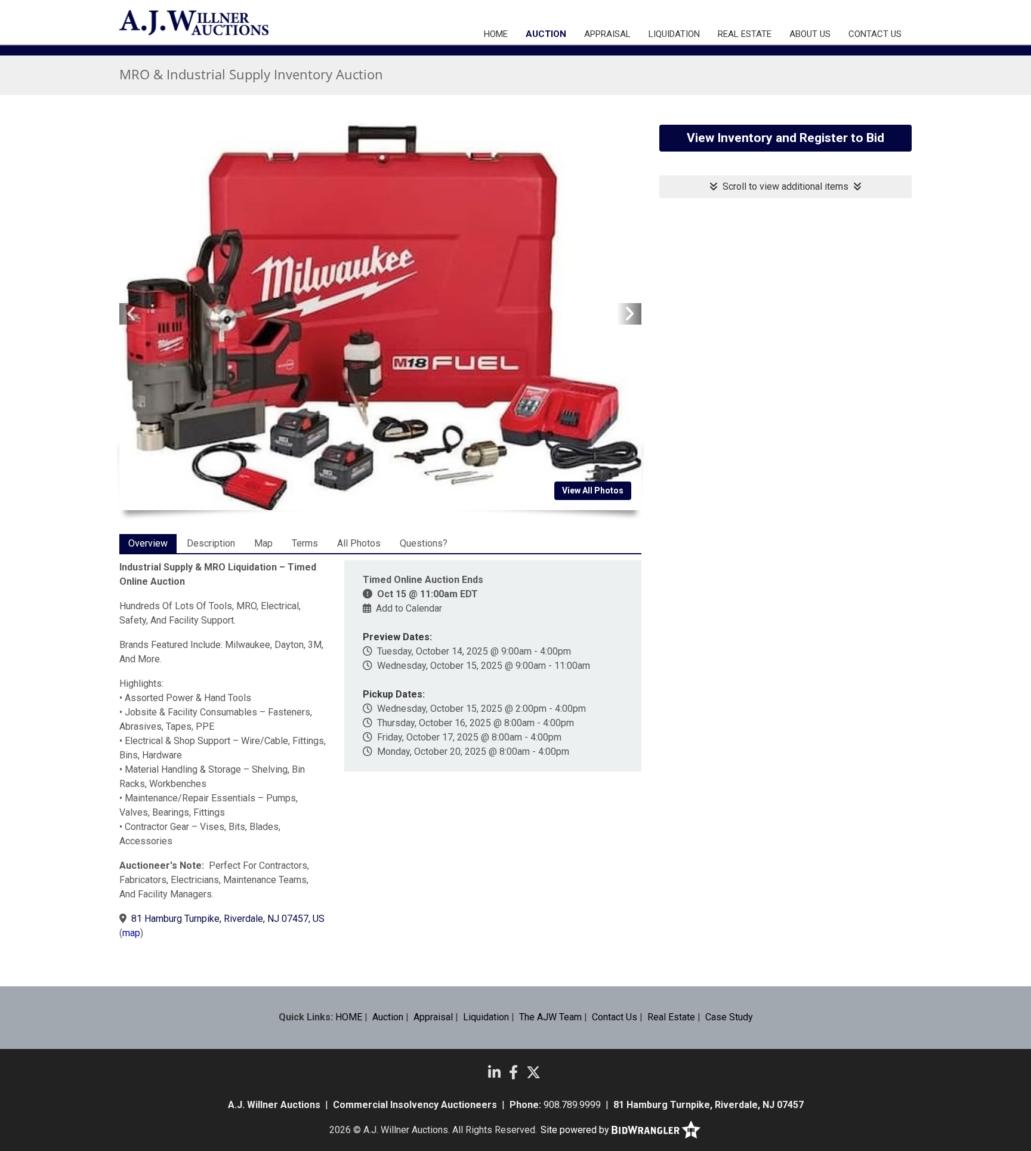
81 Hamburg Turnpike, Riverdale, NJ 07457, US (228, 918)
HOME (348, 1017)
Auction (546, 34)
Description (211, 543)
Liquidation (674, 34)
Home (496, 34)
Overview (148, 543)
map (131, 933)
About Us (810, 34)
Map (263, 543)
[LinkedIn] (494, 1072)
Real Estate (744, 34)
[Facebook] (513, 1072)
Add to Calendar (409, 608)
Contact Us (875, 34)
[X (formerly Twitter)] (533, 1072)
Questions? (423, 543)
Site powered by (576, 1129)
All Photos (359, 543)
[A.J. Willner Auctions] (193, 22)
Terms (305, 543)
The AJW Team (550, 1017)
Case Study (729, 1017)
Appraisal (607, 34)
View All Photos (592, 490)
